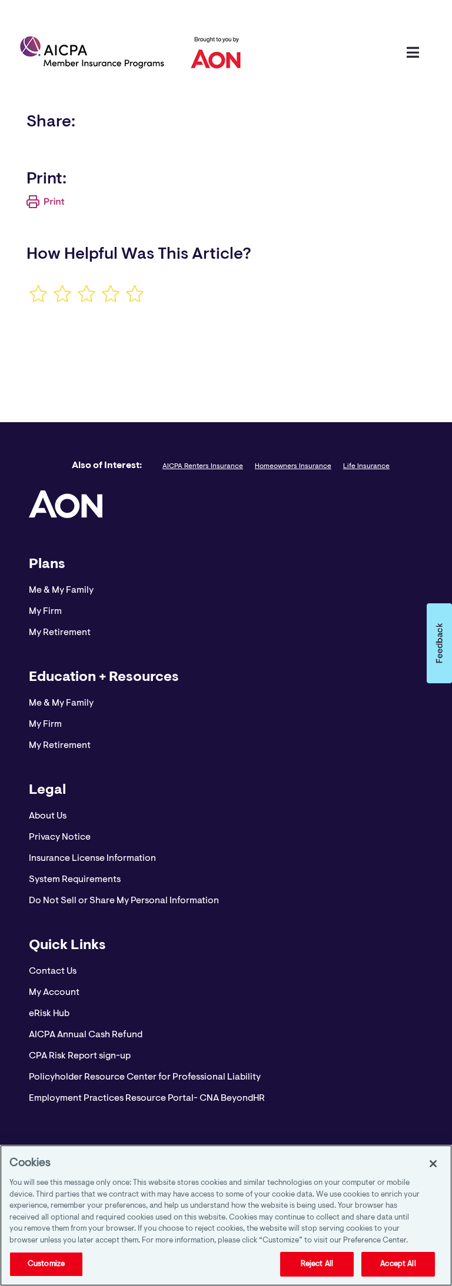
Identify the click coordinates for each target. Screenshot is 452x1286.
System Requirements (75, 879)
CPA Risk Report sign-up (80, 1056)
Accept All (398, 1264)
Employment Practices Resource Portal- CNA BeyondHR (147, 1098)
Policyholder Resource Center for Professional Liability (145, 1077)
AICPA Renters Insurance (202, 466)
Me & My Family (61, 590)
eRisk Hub (49, 1013)
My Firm (45, 611)
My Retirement (60, 632)
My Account (54, 992)
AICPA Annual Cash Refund (85, 1035)
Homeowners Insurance (293, 466)
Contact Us (53, 971)
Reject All (317, 1264)
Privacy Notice (60, 837)
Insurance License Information (92, 858)
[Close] (433, 1164)
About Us (48, 816)
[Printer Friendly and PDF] (45, 206)
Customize (46, 1264)
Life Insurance (366, 466)
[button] (439, 643)
